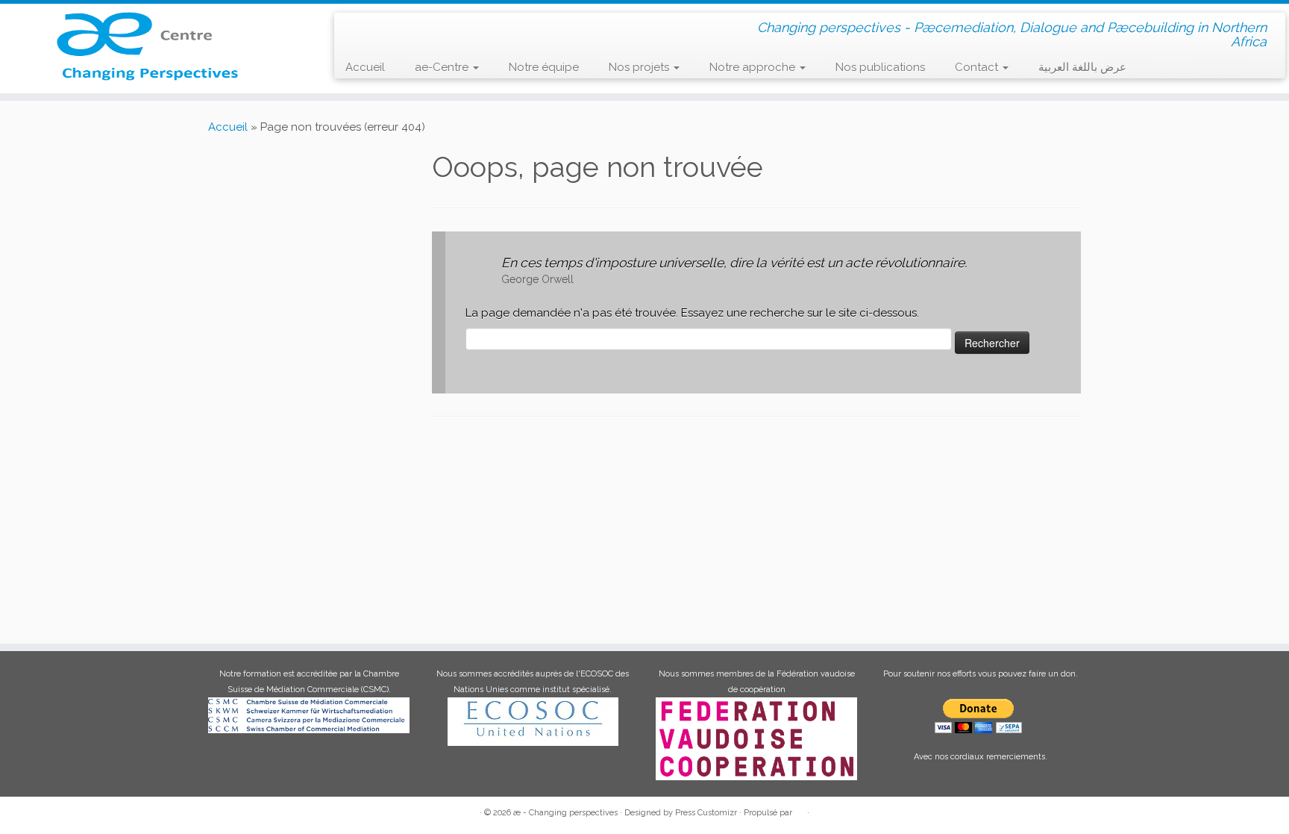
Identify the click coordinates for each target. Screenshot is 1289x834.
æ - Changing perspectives (565, 813)
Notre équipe (544, 67)
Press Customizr (706, 813)
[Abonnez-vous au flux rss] (356, 27)
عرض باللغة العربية (1082, 67)
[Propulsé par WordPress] (799, 810)
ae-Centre (443, 67)
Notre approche (753, 67)
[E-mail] (378, 26)
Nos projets (640, 67)
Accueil (365, 67)
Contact (978, 67)
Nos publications (880, 67)
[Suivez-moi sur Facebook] (399, 26)
